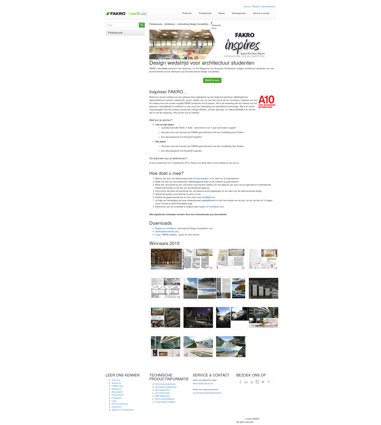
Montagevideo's (162, 389)
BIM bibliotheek (162, 395)
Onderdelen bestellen (165, 401)
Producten (187, 13)
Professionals (205, 13)
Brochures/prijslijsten (165, 398)
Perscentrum (118, 394)
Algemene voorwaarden (123, 409)
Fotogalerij (117, 397)
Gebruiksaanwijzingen (165, 383)
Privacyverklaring (120, 403)
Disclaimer (116, 406)
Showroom (117, 388)
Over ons (116, 379)
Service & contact (261, 13)
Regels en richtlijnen (165, 228)
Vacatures (116, 382)
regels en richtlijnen (209, 206)
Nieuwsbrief (117, 391)
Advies (221, 13)
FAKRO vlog (117, 385)
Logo (114, 400)
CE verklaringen (162, 392)
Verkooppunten (239, 13)
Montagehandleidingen (166, 386)
